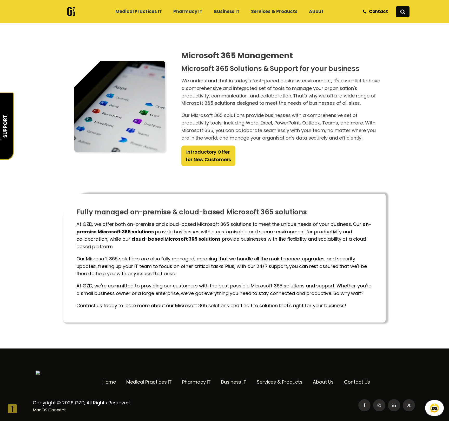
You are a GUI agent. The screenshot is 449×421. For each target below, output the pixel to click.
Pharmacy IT (196, 382)
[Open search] (403, 12)
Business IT (233, 382)
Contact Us (357, 382)
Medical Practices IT (149, 382)
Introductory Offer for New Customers (208, 156)
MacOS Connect (50, 410)
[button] (376, 11)
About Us (323, 382)
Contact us (89, 305)
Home (109, 382)
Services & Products (279, 382)
